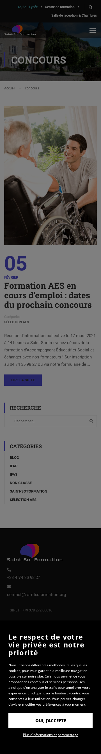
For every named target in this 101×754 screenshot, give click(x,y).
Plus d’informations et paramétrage (50, 734)
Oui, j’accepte (50, 720)
